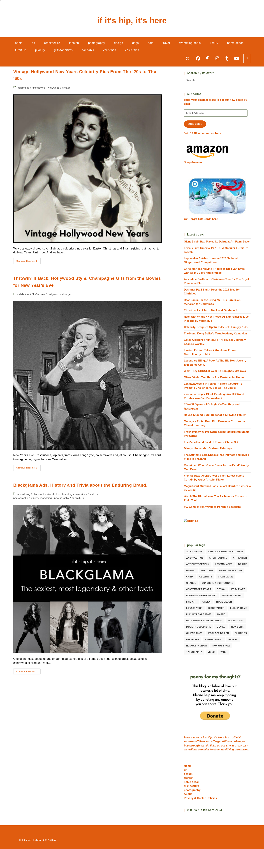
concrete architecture (217, 583)
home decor (224, 602)
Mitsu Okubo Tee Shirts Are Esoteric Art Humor (214, 377)
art (185, 769)
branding (67, 494)
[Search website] (247, 58)
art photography (197, 564)
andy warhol (194, 558)
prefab (233, 639)
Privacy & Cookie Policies (200, 798)
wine (223, 652)
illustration (194, 608)
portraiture (78, 497)
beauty (191, 570)
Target (217, 741)
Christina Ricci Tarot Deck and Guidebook (211, 310)
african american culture (225, 551)
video (211, 652)
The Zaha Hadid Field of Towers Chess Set (211, 442)
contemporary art (198, 589)
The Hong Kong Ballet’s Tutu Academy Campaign (215, 333)
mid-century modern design (204, 620)
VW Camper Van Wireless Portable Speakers (212, 506)
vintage (66, 87)
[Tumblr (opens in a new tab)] (228, 58)
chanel (191, 583)
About (188, 793)
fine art (191, 602)
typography (194, 652)
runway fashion (196, 646)
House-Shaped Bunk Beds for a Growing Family (215, 414)
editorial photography (201, 595)
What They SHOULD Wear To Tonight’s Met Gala (215, 370)
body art (207, 570)
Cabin (190, 576)
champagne (225, 576)
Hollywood (54, 87)
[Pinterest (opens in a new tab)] (209, 58)
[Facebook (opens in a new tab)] (199, 58)
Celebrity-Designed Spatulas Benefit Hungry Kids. (216, 327)
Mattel (221, 614)
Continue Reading (28, 262)
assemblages (223, 564)
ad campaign (194, 551)
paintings (241, 633)
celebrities (23, 87)
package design (218, 633)
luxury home (238, 608)
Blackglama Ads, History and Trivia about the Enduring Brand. (80, 485)
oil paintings (194, 633)
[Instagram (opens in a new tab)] (219, 58)
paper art (192, 639)
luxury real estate (199, 614)
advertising (23, 494)
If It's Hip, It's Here (132, 20)
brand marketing (230, 570)
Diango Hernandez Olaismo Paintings (208, 448)
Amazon (189, 741)
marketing (46, 497)
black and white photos (46, 494)
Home (187, 765)
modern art (236, 620)
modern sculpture (198, 627)
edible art (238, 589)
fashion (188, 777)
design (221, 589)
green (206, 602)
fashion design (232, 595)
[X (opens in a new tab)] (188, 58)
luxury (34, 497)
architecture (218, 558)
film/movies (38, 87)
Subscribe (195, 124)
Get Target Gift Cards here (201, 218)
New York (237, 627)
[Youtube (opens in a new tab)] (238, 58)
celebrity (205, 576)
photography (61, 497)
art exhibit (240, 558)
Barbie (242, 564)
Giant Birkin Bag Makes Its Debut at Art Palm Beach (217, 241)
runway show (221, 646)
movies (221, 627)
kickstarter (216, 608)
